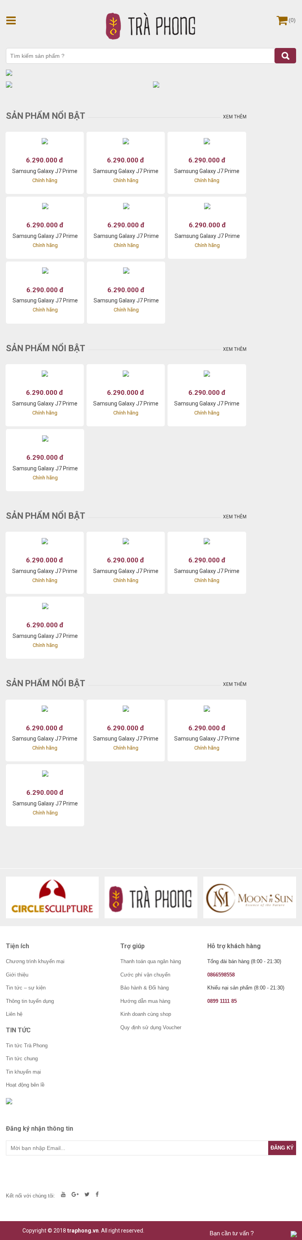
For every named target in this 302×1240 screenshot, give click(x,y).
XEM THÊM (235, 117)
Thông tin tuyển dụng (30, 1001)
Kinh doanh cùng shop (145, 1014)
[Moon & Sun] (249, 897)
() (292, 20)
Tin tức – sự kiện (26, 988)
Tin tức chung (22, 1058)
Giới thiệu (17, 975)
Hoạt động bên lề (25, 1085)
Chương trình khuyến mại (35, 961)
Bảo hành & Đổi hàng (144, 988)
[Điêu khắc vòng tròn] (52, 897)
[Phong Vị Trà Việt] (151, 897)
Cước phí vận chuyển (145, 975)
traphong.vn (83, 1230)
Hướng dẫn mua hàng (145, 1001)
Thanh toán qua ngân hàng (150, 961)
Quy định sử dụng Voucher (150, 1027)
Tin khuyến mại (23, 1072)
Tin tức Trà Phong (27, 1045)
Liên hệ (14, 1014)
